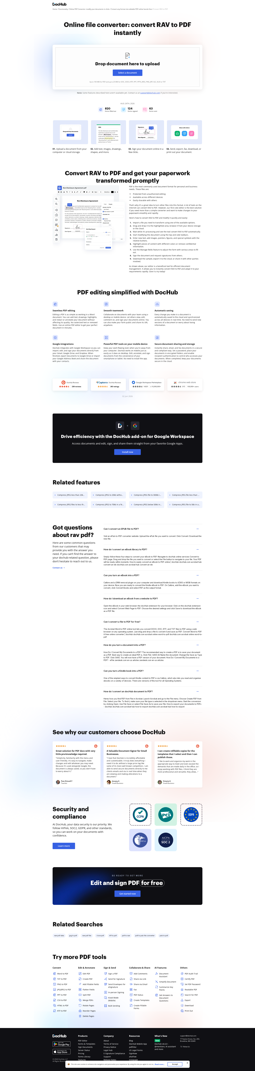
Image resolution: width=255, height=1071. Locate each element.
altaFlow (132, 1056)
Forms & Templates (86, 1044)
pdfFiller (133, 1047)
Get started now (127, 893)
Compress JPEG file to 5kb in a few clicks (187, 504)
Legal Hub (108, 1050)
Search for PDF (191, 995)
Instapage (133, 1060)
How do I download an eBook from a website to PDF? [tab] (131, 598)
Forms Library (84, 1056)
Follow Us (186, 1047)
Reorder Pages (89, 1011)
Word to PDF (62, 973)
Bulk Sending (114, 1006)
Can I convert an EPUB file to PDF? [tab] (121, 529)
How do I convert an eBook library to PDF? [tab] (125, 549)
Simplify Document (167, 981)
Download (189, 1005)
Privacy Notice (110, 1047)
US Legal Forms (136, 1050)
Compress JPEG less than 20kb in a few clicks (72, 495)
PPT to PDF (62, 995)
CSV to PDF (62, 1000)
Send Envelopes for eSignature (116, 985)
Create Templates (141, 1000)
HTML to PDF (62, 1005)
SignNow (133, 1053)
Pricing (81, 1053)
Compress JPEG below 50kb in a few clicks (149, 504)
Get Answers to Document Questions (166, 998)
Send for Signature (116, 979)
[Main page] (59, 5)
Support (107, 1056)
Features (82, 1060)
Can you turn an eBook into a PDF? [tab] (121, 575)
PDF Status (138, 995)
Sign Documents (85, 1047)
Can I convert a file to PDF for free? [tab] (122, 621)
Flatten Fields (89, 989)
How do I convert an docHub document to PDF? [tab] (128, 691)
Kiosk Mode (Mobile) (113, 999)
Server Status (84, 1050)
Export (187, 1000)
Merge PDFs (88, 1000)
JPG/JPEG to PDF (64, 989)
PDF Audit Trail (191, 973)
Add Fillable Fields (91, 984)
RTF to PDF (62, 1011)
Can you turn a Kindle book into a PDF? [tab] (124, 671)
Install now (127, 452)
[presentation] (127, 67)
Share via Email (140, 984)
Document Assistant (163, 975)
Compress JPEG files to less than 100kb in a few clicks (72, 504)
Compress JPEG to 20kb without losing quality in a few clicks (111, 495)
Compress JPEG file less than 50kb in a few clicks (187, 495)
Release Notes (110, 1060)
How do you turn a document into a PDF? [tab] (125, 645)
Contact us (57, 567)
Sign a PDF (113, 973)
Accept (175, 1064)
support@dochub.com (150, 93)
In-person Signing (116, 992)
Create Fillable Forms (140, 1007)
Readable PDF (191, 989)
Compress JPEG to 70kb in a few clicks (111, 504)
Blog (131, 1040)
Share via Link (140, 979)
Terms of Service (111, 1044)
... (159, 1064)
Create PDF (87, 979)
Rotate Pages (88, 1005)
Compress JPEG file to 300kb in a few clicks (149, 495)
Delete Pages (88, 1016)
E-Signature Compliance (114, 1053)
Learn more (64, 845)
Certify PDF (189, 979)
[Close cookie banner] (187, 1063)
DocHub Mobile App (138, 1044)
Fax (135, 989)
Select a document (127, 72)
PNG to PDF (62, 984)
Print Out (189, 1011)
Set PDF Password (192, 984)
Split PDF (87, 995)
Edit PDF (86, 973)
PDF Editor (82, 1040)
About (106, 1040)
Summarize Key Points (166, 988)
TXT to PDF (62, 979)
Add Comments (140, 973)
